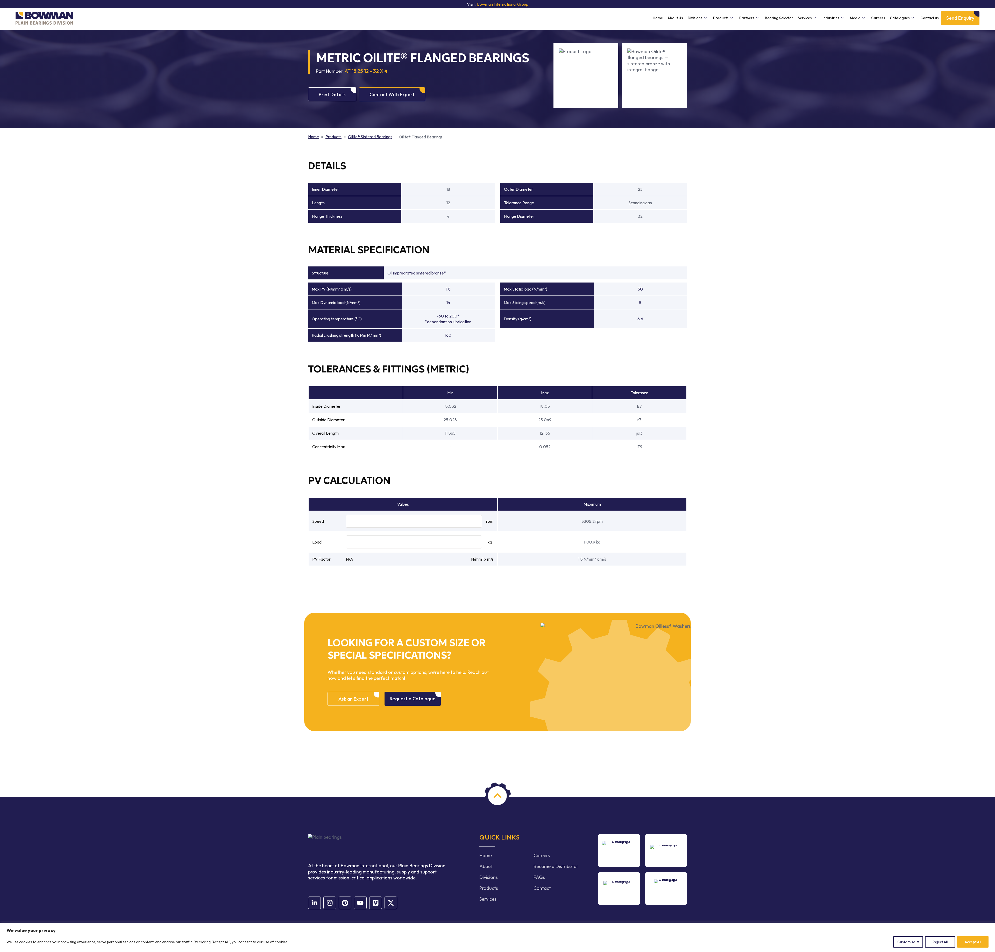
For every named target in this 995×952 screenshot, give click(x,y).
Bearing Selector (779, 18)
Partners (746, 18)
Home (658, 18)
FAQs (539, 877)
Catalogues (900, 18)
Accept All (973, 942)
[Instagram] (329, 903)
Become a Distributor (556, 866)
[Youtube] (360, 903)
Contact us (929, 18)
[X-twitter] (391, 903)
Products (721, 18)
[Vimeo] (375, 903)
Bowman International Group (502, 4)
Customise (906, 942)
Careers (878, 18)
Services (805, 18)
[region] (497, 937)
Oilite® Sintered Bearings (370, 136)
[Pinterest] (345, 903)
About (486, 866)
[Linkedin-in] (314, 903)
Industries (830, 18)
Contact (542, 888)
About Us (675, 18)
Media (855, 18)
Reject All (940, 942)
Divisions (695, 18)
